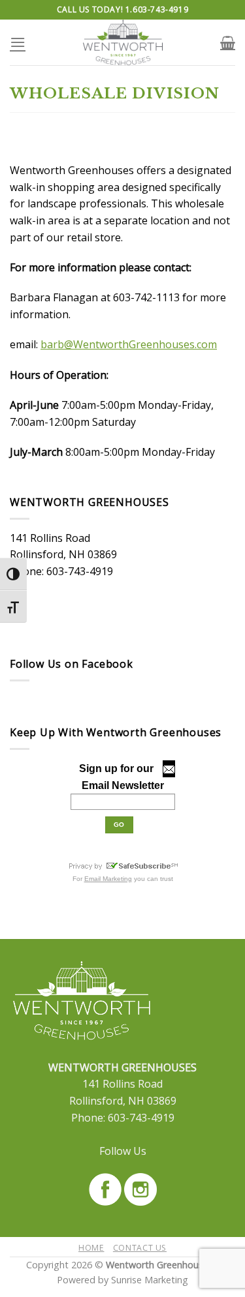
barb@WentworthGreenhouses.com (129, 344)
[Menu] (17, 42)
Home (91, 1247)
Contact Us (140, 1247)
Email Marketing (108, 878)
